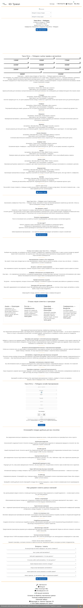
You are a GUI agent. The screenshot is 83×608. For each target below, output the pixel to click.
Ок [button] (80, 606)
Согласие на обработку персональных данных (41, 596)
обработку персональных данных (48, 421)
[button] (8, 316)
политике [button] (59, 606)
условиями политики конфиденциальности (47, 419)
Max (78, 4)
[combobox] (41, 12)
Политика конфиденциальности (41, 598)
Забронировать (42, 30)
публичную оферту (34, 420)
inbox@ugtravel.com (42, 591)
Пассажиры (41, 411)
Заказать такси (42, 192)
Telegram (70, 4)
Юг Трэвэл (14, 4)
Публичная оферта (41, 600)
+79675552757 (61, 4)
